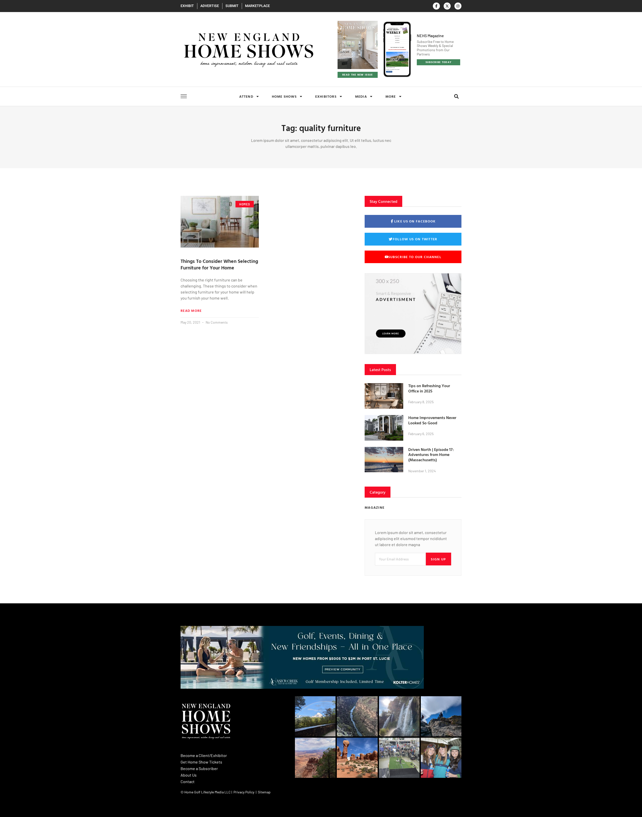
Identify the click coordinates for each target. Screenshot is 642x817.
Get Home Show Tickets (201, 762)
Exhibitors (326, 96)
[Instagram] (457, 6)
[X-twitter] (447, 6)
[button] (456, 96)
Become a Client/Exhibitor (204, 755)
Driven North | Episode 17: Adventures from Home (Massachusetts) (431, 454)
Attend (246, 96)
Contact (188, 781)
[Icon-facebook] (436, 6)
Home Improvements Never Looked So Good (432, 420)
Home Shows (284, 96)
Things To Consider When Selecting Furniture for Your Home (219, 264)
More (390, 96)
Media (361, 96)
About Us (189, 775)
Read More (191, 310)
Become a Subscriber (199, 768)
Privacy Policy (243, 792)
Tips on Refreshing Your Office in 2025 (429, 388)
